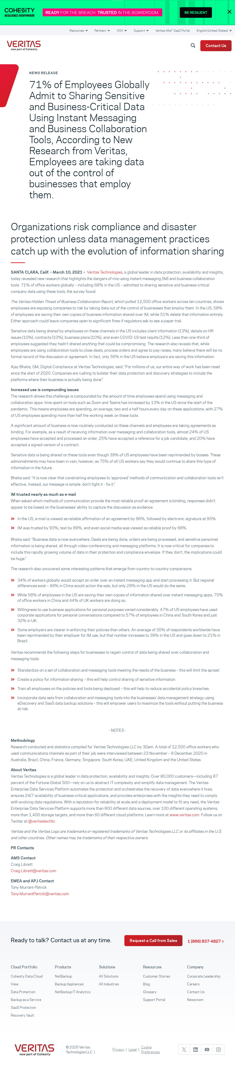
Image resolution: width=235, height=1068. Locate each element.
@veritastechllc (41, 821)
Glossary (150, 992)
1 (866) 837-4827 (204, 941)
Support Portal (154, 999)
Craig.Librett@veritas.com (33, 871)
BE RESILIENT (196, 12)
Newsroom (195, 999)
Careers (193, 984)
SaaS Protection (23, 1007)
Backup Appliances (69, 984)
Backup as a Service (26, 999)
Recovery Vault (22, 1015)
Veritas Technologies (104, 272)
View (14, 984)
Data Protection (23, 992)
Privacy (118, 1049)
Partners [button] (101, 30)
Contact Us (216, 45)
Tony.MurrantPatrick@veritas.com (40, 894)
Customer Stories (156, 976)
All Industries (109, 984)
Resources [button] (77, 30)
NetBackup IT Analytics (72, 992)
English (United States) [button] (213, 30)
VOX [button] (120, 30)
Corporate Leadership (203, 976)
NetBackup (63, 976)
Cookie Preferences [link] (150, 1049)
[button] (194, 45)
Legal (133, 1049)
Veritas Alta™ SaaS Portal (172, 30)
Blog (146, 984)
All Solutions (108, 976)
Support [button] (140, 30)
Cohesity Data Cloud (26, 976)
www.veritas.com (184, 815)
